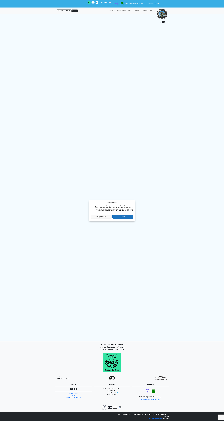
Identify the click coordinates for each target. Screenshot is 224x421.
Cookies (73, 395)
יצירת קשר (112, 11)
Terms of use (73, 393)
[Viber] (116, 3)
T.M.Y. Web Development (155, 418)
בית (151, 11)
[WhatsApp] (122, 3)
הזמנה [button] (75, 11)
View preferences (101, 217)
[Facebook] (96, 2)
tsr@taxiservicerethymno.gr (150, 399)
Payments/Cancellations (73, 397)
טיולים (129, 11)
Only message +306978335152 (135, 4)
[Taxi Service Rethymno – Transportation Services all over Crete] (162, 14)
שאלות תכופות (121, 11)
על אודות (145, 11)
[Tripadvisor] (89, 2)
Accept (123, 217)
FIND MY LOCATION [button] (63, 11)
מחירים (137, 11)
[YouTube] (93, 2)
